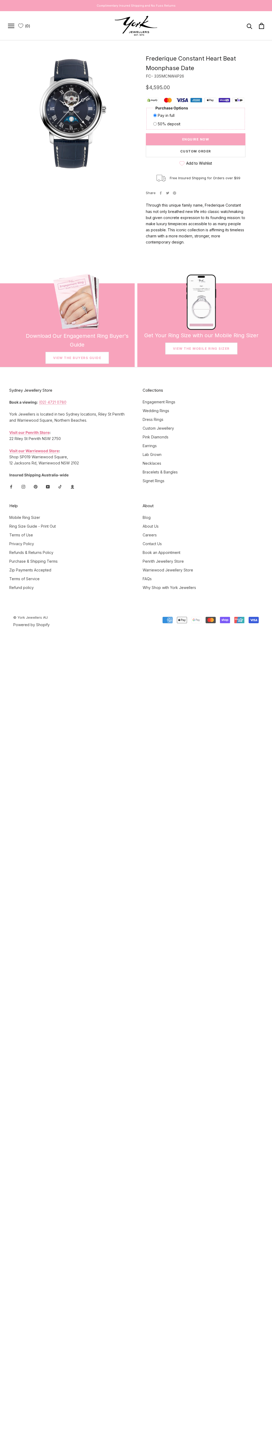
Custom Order (195, 151)
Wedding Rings (156, 410)
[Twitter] (167, 193)
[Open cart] (261, 26)
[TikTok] (60, 486)
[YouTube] (48, 486)
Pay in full (166, 115)
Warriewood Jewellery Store (168, 570)
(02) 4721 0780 (52, 402)
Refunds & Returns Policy (31, 552)
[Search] (249, 26)
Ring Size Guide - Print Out (32, 526)
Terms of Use (21, 535)
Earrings (150, 445)
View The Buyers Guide (77, 358)
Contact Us (152, 543)
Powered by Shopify (31, 624)
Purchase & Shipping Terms (33, 561)
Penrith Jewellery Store (163, 561)
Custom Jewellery (158, 428)
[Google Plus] (72, 486)
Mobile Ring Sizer (24, 517)
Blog (147, 517)
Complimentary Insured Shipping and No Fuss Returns (136, 5)
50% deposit (169, 124)
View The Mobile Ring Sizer (201, 349)
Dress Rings (153, 419)
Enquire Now (195, 139)
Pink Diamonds (155, 437)
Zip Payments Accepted (30, 570)
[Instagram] (23, 486)
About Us (151, 526)
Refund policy (21, 587)
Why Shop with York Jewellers (169, 587)
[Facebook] (160, 193)
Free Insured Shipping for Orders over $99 (205, 178)
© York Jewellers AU (30, 617)
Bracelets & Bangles (160, 472)
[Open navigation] (11, 26)
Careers (150, 535)
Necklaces (152, 463)
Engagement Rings (159, 402)
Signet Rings (153, 481)
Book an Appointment (161, 552)
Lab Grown (152, 454)
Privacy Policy (21, 543)
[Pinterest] (174, 193)
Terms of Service (24, 578)
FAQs (147, 578)
